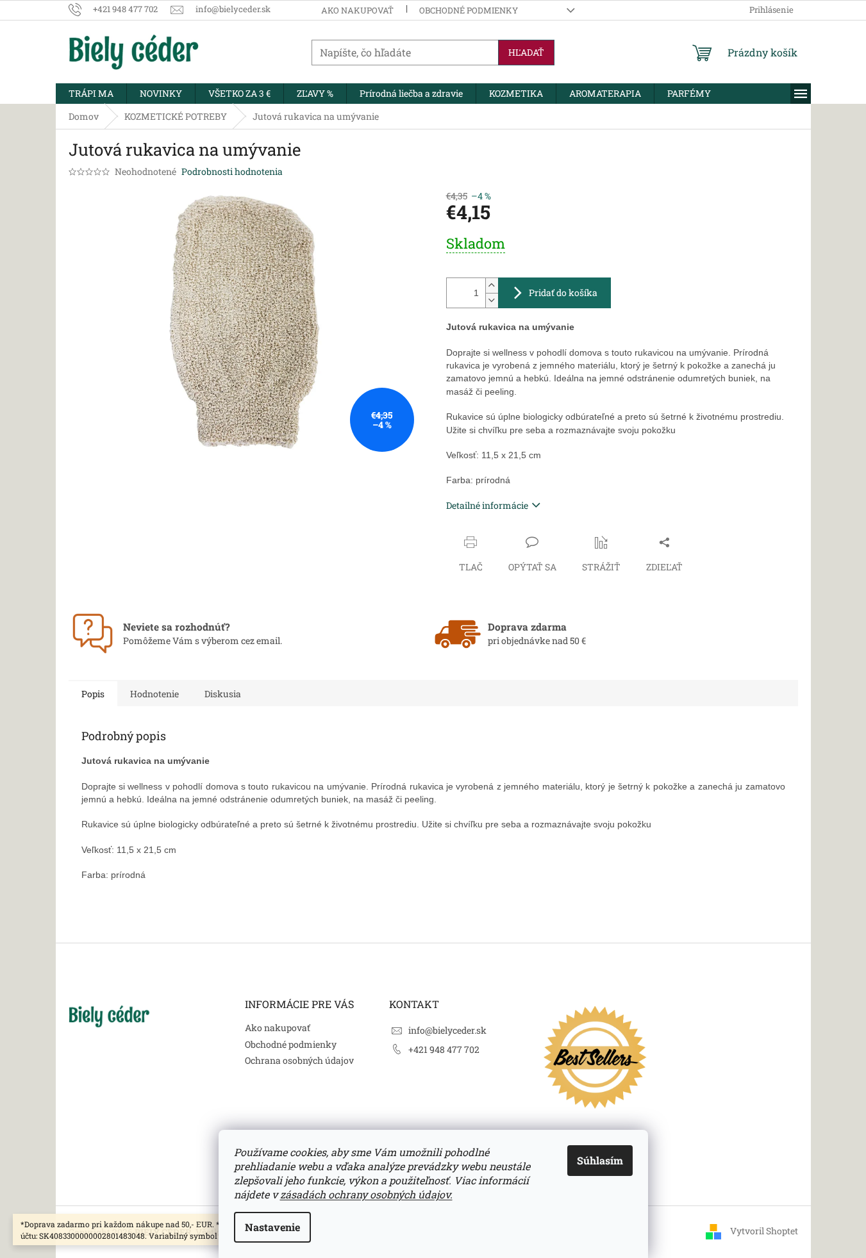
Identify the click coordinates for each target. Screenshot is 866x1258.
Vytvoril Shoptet (764, 1231)
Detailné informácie (487, 505)
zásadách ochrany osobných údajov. (366, 1194)
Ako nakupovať (357, 10)
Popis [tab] (92, 694)
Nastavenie (272, 1227)
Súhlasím (600, 1160)
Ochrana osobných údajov (299, 1060)
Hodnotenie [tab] (154, 694)
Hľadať (526, 52)
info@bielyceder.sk (447, 1030)
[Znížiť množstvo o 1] (491, 300)
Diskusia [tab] (222, 694)
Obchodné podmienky (468, 10)
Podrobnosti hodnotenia (232, 171)
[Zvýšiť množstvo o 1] (491, 285)
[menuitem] (91, 93)
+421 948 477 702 (443, 1049)
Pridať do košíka (563, 292)
